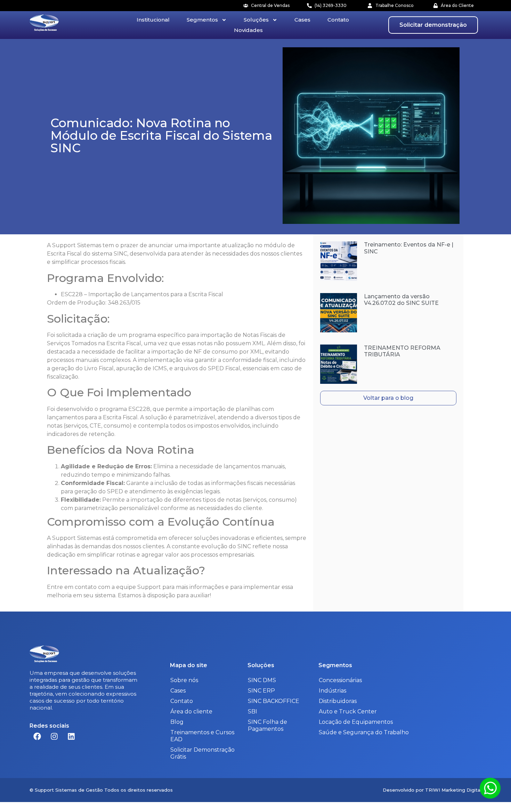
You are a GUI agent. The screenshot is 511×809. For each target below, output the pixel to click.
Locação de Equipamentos (356, 722)
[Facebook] (37, 736)
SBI (252, 711)
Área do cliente (191, 711)
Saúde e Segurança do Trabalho (364, 732)
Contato (338, 19)
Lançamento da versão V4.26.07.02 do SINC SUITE (401, 299)
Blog (177, 722)
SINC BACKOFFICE (273, 701)
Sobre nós (184, 680)
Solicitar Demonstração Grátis (202, 753)
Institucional (153, 19)
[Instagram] (54, 736)
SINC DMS (262, 680)
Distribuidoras (338, 701)
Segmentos (202, 19)
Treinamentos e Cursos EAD (202, 736)
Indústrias (332, 690)
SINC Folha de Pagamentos (267, 725)
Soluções (256, 19)
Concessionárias (340, 680)
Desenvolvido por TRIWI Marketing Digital (432, 790)
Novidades (248, 30)
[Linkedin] (71, 736)
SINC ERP (261, 690)
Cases (302, 19)
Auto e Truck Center (348, 711)
